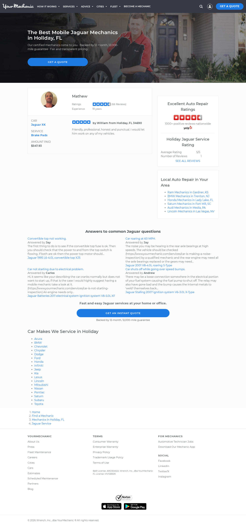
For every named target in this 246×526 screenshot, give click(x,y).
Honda (38, 361)
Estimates (34, 473)
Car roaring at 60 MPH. (140, 238)
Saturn (38, 396)
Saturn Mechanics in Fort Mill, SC (189, 203)
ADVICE (85, 6)
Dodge (39, 354)
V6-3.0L (180, 292)
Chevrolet (41, 346)
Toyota (38, 404)
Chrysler (39, 350)
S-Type (167, 265)
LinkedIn (163, 466)
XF (113, 295)
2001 (138, 265)
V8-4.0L (147, 265)
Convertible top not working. (47, 238)
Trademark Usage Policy (108, 457)
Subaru (39, 400)
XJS (78, 257)
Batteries (43, 295)
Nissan (38, 388)
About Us (33, 441)
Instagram (164, 476)
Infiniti (38, 365)
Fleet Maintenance (39, 452)
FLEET (113, 6)
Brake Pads (39, 135)
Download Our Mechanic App (176, 446)
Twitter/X (163, 471)
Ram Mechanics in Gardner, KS (188, 192)
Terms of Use (101, 462)
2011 (53, 295)
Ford (37, 358)
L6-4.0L (49, 257)
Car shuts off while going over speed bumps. (155, 269)
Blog (30, 489)
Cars (30, 467)
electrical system (67, 295)
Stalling (140, 292)
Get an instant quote (123, 313)
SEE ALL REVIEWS (188, 161)
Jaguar (32, 257)
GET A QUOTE (229, 6)
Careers (32, 457)
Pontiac (39, 392)
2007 (149, 292)
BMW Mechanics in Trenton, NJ (188, 196)
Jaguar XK (38, 124)
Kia (36, 373)
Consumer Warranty (105, 441)
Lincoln (39, 381)
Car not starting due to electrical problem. (56, 269)
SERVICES (69, 6)
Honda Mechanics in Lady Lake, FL (190, 200)
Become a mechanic (137, 6)
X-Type (189, 292)
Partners (33, 483)
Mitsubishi (41, 384)
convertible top (64, 257)
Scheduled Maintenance (43, 478)
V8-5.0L (106, 295)
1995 (40, 257)
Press (31, 446)
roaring (157, 265)
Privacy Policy (101, 452)
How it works (47, 6)
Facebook (164, 460)
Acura (38, 338)
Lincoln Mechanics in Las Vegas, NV (191, 211)
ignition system (89, 295)
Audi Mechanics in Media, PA (187, 207)
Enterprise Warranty (105, 446)
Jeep (37, 369)
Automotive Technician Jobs (175, 441)
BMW (38, 342)
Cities (100, 6)
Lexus (38, 377)
